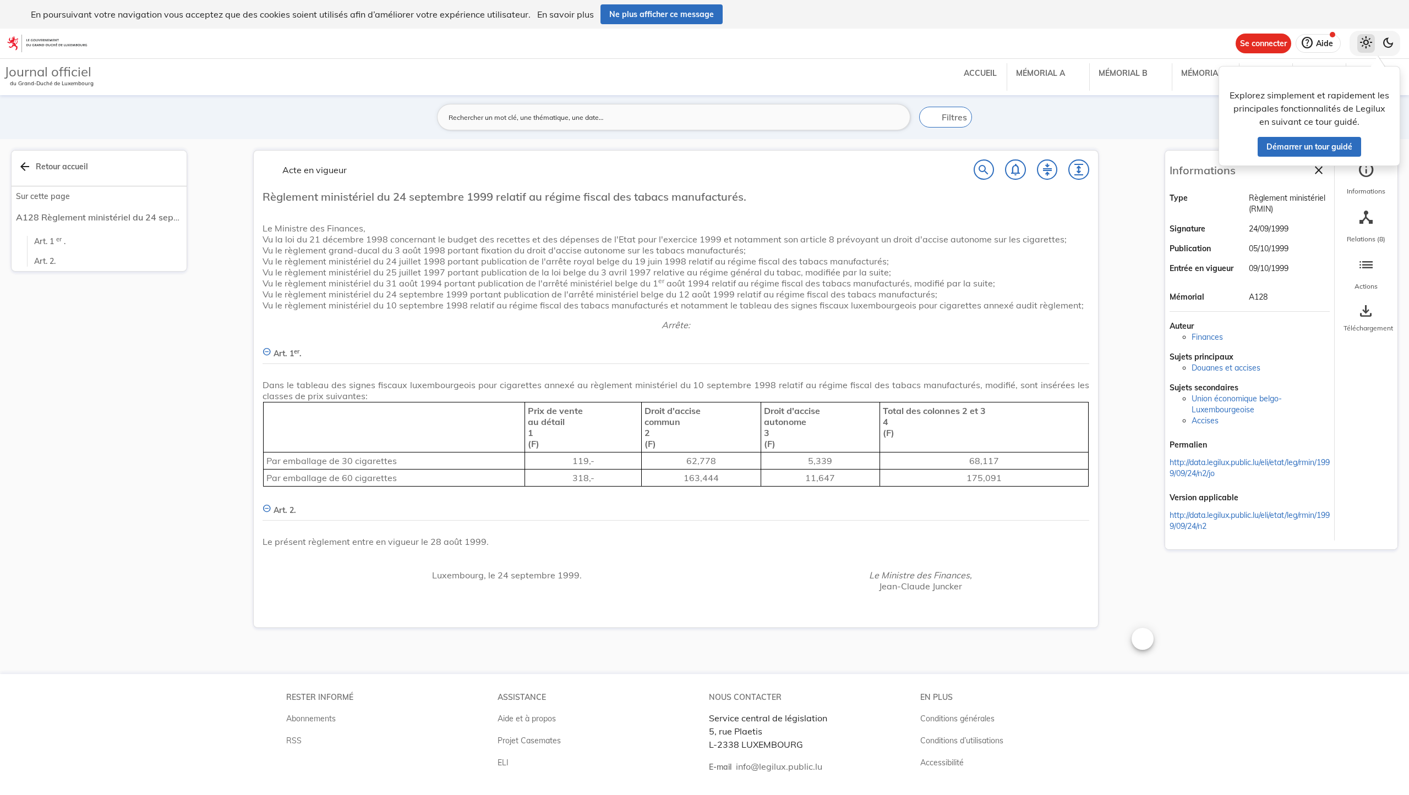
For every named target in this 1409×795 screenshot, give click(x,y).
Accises (1205, 421)
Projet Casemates (529, 741)
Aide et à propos (527, 719)
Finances (1207, 337)
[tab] (1366, 178)
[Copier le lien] (1222, 446)
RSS (294, 741)
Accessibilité (942, 763)
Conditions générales (957, 719)
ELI (503, 763)
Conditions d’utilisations (961, 741)
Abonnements (311, 719)
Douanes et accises (1226, 368)
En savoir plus (565, 14)
